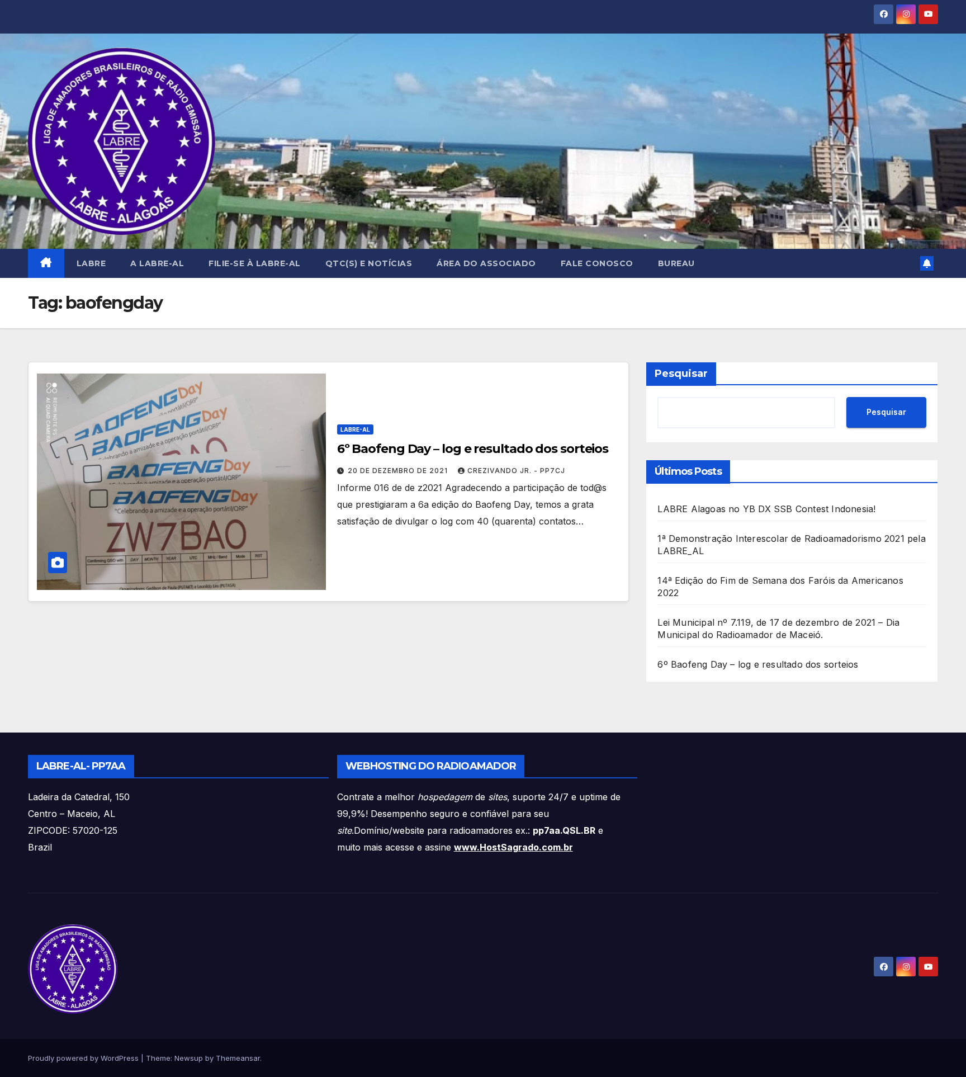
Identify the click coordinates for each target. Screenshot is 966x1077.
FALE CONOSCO (597, 263)
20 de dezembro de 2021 (399, 470)
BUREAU (676, 263)
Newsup (188, 1058)
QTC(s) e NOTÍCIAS (369, 263)
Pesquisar (681, 373)
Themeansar (238, 1058)
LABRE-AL (355, 429)
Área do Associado (486, 263)
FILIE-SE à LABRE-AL (255, 263)
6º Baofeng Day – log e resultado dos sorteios (473, 448)
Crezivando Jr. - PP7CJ (516, 470)
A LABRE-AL (157, 263)
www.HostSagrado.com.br (513, 847)
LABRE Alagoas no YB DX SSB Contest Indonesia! (766, 508)
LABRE (91, 263)
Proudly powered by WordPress (84, 1058)
